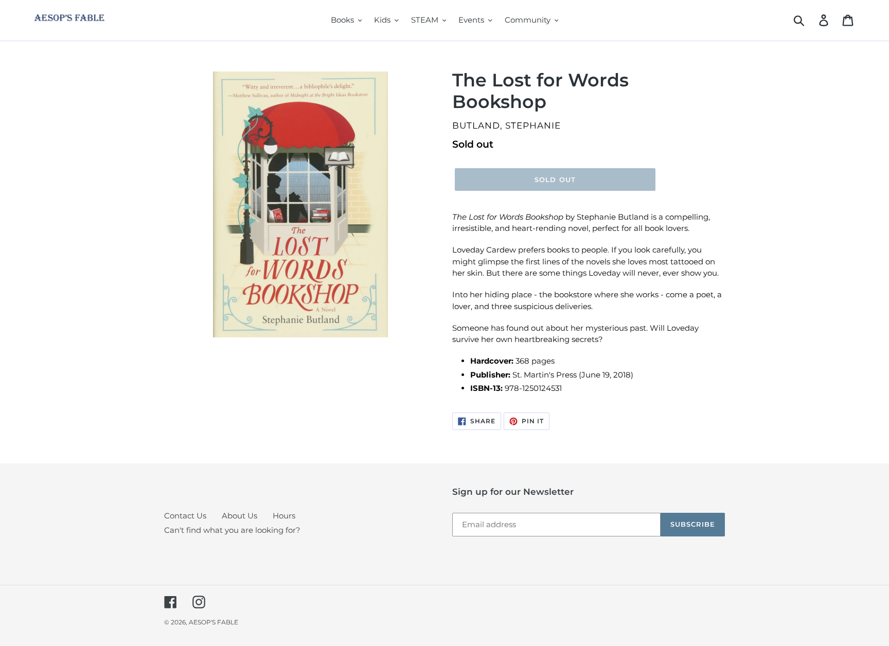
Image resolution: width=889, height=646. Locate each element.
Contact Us (185, 516)
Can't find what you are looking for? (232, 530)
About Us (239, 516)
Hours (284, 516)
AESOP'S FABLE (213, 622)
